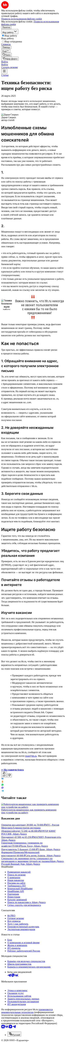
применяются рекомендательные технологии (27, 1011)
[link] (6, 55)
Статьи (5, 75)
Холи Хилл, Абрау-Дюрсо (34, 846)
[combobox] (14, 1034)
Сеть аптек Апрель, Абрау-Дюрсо (42, 855)
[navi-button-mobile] (4, 71)
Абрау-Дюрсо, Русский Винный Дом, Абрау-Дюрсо (32, 862)
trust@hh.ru (31, 756)
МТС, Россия (52, 825)
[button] (4, 61)
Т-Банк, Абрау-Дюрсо (48, 849)
